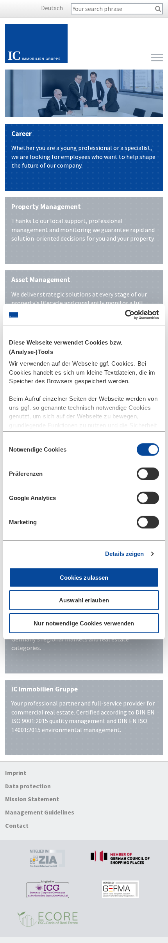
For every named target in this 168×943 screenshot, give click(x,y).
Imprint (15, 773)
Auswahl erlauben (84, 600)
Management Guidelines (39, 812)
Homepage (36, 43)
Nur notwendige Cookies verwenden (84, 623)
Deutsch (52, 8)
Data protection (28, 786)
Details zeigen (124, 553)
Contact (17, 825)
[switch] (148, 473)
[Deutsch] (37, 8)
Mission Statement (32, 799)
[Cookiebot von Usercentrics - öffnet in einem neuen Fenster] (125, 315)
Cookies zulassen (84, 577)
